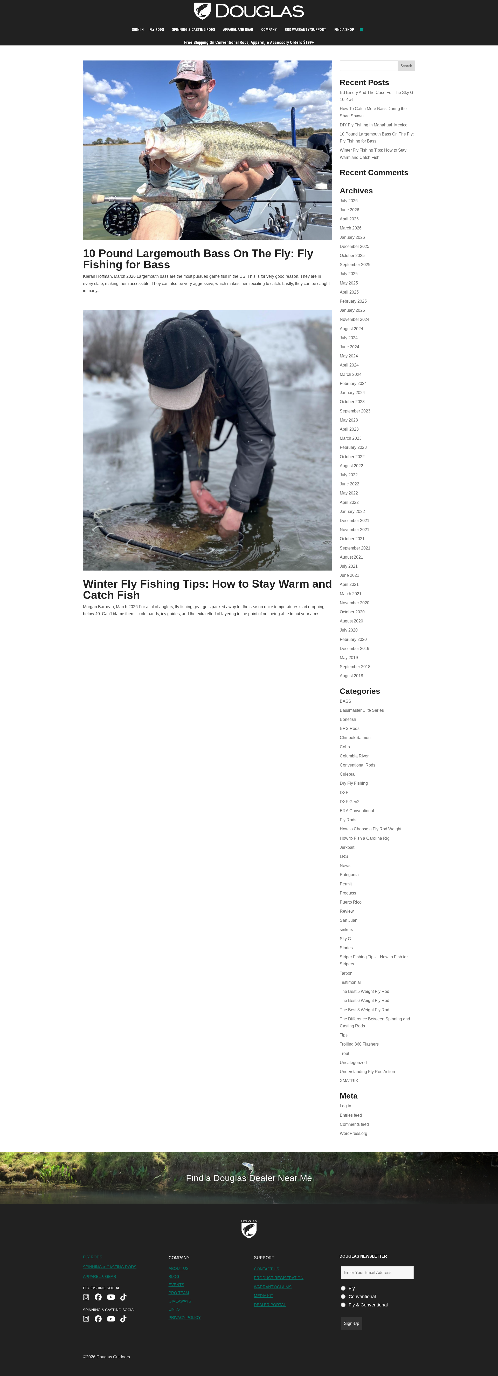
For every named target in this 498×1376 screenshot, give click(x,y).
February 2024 (353, 383)
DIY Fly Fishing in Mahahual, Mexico (373, 125)
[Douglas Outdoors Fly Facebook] (101, 1298)
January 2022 (352, 511)
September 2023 (355, 411)
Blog (174, 1276)
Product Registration (278, 1278)
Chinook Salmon (355, 737)
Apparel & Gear (99, 1276)
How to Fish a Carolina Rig (365, 838)
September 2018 (355, 667)
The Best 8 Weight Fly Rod (364, 1010)
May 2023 (349, 420)
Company (269, 30)
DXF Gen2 (349, 801)
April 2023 (349, 429)
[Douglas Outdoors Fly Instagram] (89, 1298)
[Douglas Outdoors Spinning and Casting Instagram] (89, 1320)
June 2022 (349, 484)
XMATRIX (349, 1081)
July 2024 (349, 338)
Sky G (345, 939)
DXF (344, 792)
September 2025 (355, 264)
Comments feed (354, 1124)
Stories (346, 948)
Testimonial (350, 982)
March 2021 (351, 594)
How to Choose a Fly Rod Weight (370, 829)
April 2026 (349, 219)
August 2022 (351, 466)
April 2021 (349, 584)
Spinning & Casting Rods (193, 30)
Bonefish (348, 719)
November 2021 (354, 529)
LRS (344, 856)
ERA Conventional (357, 811)
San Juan (348, 920)
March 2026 (351, 228)
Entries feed (351, 1115)
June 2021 (349, 575)
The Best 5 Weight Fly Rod (364, 991)
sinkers (346, 929)
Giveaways (180, 1301)
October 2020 (352, 612)
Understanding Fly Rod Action (367, 1071)
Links (174, 1309)
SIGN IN (138, 30)
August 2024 (351, 329)
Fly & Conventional (368, 1304)
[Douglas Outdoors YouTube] (113, 1298)
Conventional (362, 1296)
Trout (344, 1053)
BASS (345, 701)
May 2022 (349, 493)
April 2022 (349, 502)
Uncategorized (353, 1062)
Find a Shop (344, 30)
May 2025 (349, 283)
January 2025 (352, 310)
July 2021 (349, 566)
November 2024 (354, 319)
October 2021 (352, 539)
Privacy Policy (185, 1317)
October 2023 (352, 401)
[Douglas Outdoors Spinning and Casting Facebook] (101, 1320)
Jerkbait (347, 847)
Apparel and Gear (238, 30)
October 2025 (352, 255)
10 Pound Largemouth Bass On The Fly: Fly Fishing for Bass (198, 259)
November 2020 (354, 603)
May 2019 (349, 657)
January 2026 (352, 237)
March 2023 (351, 438)
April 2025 (349, 292)
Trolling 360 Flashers (359, 1044)
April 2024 (349, 365)
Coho (345, 747)
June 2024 (349, 347)
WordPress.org (353, 1133)
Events (176, 1285)
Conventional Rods (357, 765)
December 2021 (354, 520)
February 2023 (353, 447)
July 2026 (349, 201)
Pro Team (179, 1293)
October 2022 (352, 457)
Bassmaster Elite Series (362, 710)
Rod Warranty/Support (305, 30)
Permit (346, 884)
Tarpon (346, 973)
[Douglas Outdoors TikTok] (126, 1298)
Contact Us (266, 1269)
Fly (352, 1288)
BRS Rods (349, 728)
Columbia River (354, 756)
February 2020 (353, 639)
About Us (179, 1268)
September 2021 (355, 548)
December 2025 (354, 246)
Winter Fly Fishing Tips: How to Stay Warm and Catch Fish (207, 589)
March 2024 (351, 374)
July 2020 (349, 630)
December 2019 (354, 648)
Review (347, 911)
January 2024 (352, 392)
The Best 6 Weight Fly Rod (364, 1000)
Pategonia (349, 874)
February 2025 (353, 301)
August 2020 (351, 621)
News (345, 865)
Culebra (347, 774)
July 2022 (349, 475)
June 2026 (349, 210)
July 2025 (349, 274)
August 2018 (351, 676)
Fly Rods (156, 30)
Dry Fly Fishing (354, 783)
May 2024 (349, 356)
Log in (345, 1106)
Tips (344, 1035)
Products (348, 893)
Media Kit (263, 1295)
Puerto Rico (351, 902)
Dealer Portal (270, 1305)
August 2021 (351, 557)
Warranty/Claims (273, 1287)
